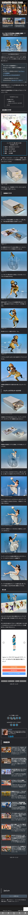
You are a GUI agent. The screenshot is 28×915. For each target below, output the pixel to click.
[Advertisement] (14, 699)
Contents (12, 96)
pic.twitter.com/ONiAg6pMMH (11, 75)
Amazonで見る (14, 667)
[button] (19, 718)
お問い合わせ (21, 910)
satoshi (10, 729)
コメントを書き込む (14, 896)
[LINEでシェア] (17, 718)
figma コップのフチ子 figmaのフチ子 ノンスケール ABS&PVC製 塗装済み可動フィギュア (14, 659)
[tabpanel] (7, 22)
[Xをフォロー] (11, 725)
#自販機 (7, 73)
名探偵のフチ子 (11, 101)
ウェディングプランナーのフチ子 (15, 103)
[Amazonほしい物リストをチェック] (17, 725)
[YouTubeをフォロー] (14, 725)
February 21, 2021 (16, 80)
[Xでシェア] (8, 718)
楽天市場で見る (14, 670)
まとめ (8, 105)
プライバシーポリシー (7, 910)
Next (27, 22)
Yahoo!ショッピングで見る (14, 673)
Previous (1, 22)
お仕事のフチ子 (10, 99)
